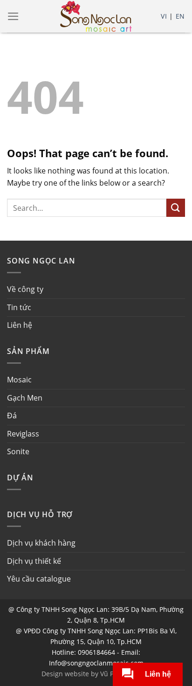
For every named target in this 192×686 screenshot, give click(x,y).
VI (164, 16)
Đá (12, 415)
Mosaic (19, 379)
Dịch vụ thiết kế (34, 561)
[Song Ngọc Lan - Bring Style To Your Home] (96, 16)
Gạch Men (24, 398)
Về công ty (25, 289)
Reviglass (23, 434)
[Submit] (175, 208)
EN (180, 16)
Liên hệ (19, 325)
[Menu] (13, 16)
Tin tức (19, 307)
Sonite (18, 451)
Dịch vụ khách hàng (41, 543)
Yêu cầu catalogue (39, 579)
